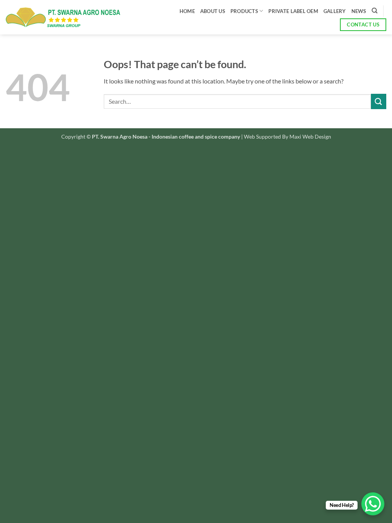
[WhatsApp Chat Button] (372, 503)
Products (244, 11)
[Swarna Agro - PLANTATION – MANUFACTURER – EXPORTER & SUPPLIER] (63, 17)
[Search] (374, 10)
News (358, 11)
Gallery (334, 11)
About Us (212, 11)
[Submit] (378, 101)
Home (187, 11)
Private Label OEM (293, 11)
